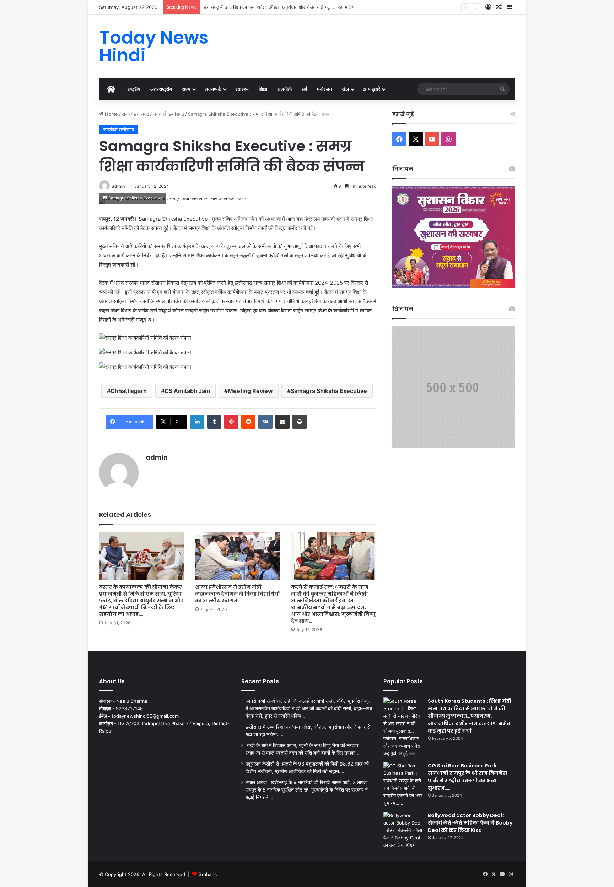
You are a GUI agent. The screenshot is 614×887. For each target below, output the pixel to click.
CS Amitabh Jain (187, 390)
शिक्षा (263, 89)
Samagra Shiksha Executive (329, 390)
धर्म (304, 89)
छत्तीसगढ (141, 114)
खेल (345, 89)
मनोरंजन (324, 89)
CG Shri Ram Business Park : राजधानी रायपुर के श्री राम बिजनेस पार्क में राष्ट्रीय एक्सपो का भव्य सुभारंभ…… (467, 777)
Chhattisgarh (129, 390)
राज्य (186, 89)
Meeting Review (250, 390)
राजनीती (284, 89)
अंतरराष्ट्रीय (161, 89)
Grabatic (207, 874)
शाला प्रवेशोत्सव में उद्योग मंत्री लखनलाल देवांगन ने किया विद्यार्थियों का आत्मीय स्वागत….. (237, 594)
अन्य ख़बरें (371, 89)
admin (118, 186)
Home (110, 114)
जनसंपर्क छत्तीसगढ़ (168, 114)
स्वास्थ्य (242, 89)
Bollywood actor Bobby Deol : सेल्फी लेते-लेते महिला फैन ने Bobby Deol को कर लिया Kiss (470, 823)
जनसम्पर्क (212, 89)
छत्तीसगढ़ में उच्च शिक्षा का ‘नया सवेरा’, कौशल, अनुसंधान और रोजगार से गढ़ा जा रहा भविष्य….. (282, 7)
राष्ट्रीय (133, 89)
